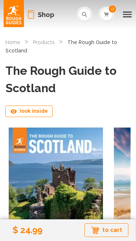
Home (12, 42)
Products (44, 42)
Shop (46, 14)
